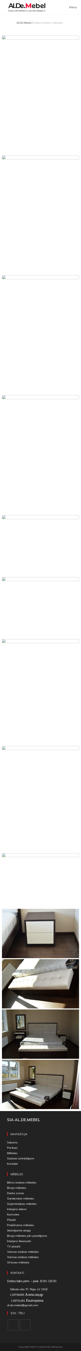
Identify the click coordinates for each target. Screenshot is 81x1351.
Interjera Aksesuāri (19, 1241)
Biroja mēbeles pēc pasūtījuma (27, 1236)
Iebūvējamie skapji (19, 1230)
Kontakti (12, 1164)
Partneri (12, 1148)
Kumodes (13, 1214)
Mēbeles (12, 1153)
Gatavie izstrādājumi (20, 1158)
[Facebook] (13, 1324)
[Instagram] (25, 1324)
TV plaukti (13, 1246)
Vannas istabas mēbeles (23, 1252)
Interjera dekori (17, 1209)
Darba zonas (15, 1193)
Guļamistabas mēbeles (22, 1204)
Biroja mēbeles (16, 1188)
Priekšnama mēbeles (20, 1225)
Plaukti (11, 1220)
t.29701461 (25, 1300)
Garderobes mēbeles (20, 1198)
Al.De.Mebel (24, 22)
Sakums (12, 1142)
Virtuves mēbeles (18, 1262)
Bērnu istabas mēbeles (21, 1182)
